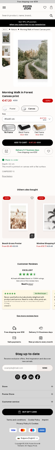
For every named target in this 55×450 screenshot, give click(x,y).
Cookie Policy (34, 420)
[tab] (45, 7)
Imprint (45, 420)
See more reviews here (27, 316)
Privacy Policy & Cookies (27, 423)
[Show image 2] (6, 51)
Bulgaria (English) (28, 438)
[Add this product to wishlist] (48, 151)
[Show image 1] (6, 37)
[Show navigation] (4, 7)
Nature (14, 29)
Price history (7, 176)
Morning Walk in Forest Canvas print (35, 29)
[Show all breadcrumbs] (5, 29)
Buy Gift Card (29, 412)
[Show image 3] (6, 63)
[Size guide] (6, 151)
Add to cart (27, 142)
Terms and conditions (16, 420)
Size (4, 114)
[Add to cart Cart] (32, 235)
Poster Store (33, 444)
